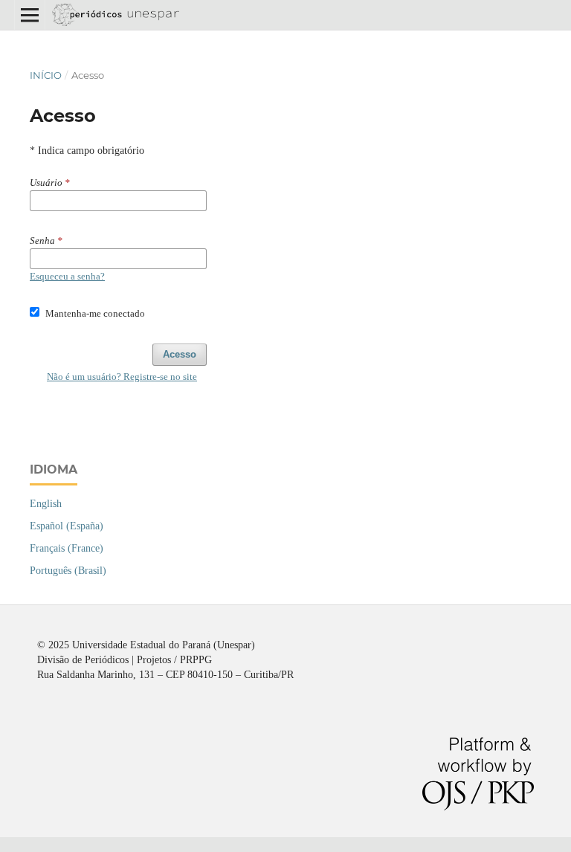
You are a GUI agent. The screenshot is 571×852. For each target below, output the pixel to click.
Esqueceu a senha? (67, 276)
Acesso (179, 354)
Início (46, 75)
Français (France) (66, 548)
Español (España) (66, 526)
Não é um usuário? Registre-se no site (122, 376)
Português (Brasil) (68, 570)
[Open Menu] (30, 15)
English (46, 503)
